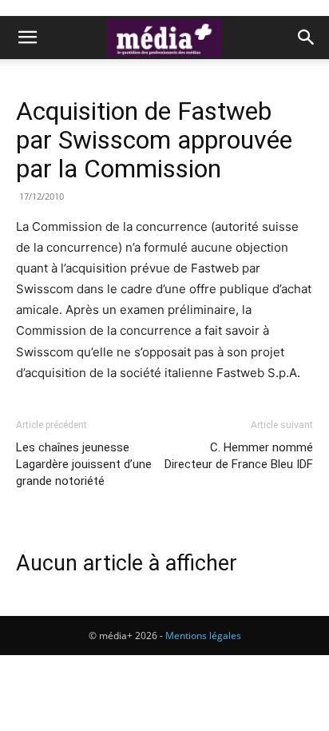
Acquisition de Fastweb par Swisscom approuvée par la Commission (154, 140)
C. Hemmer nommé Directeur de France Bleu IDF (238, 455)
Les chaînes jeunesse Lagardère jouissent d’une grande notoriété (84, 464)
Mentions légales (203, 635)
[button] (27, 37)
